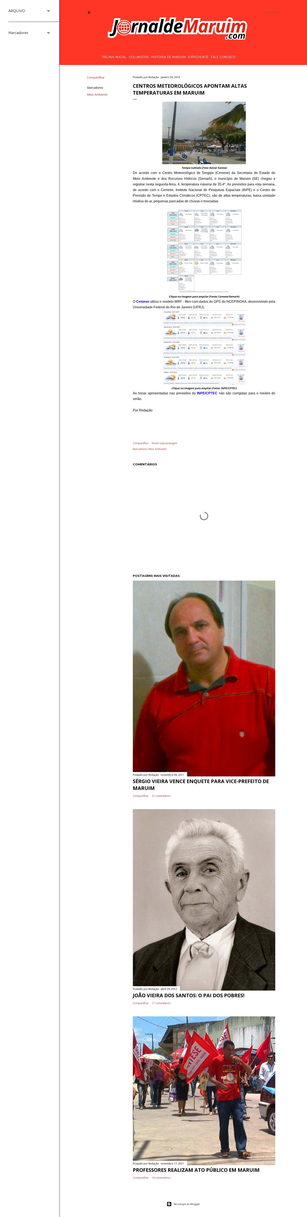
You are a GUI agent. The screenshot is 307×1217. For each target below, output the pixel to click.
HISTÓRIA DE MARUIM (168, 57)
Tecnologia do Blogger (186, 1204)
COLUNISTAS (139, 57)
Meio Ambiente (97, 94)
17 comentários (161, 1003)
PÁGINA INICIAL (114, 57)
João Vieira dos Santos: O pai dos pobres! (188, 995)
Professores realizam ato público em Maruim (196, 1169)
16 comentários (161, 1178)
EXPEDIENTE (198, 57)
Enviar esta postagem (164, 443)
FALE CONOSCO (223, 57)
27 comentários (161, 796)
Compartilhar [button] (95, 77)
